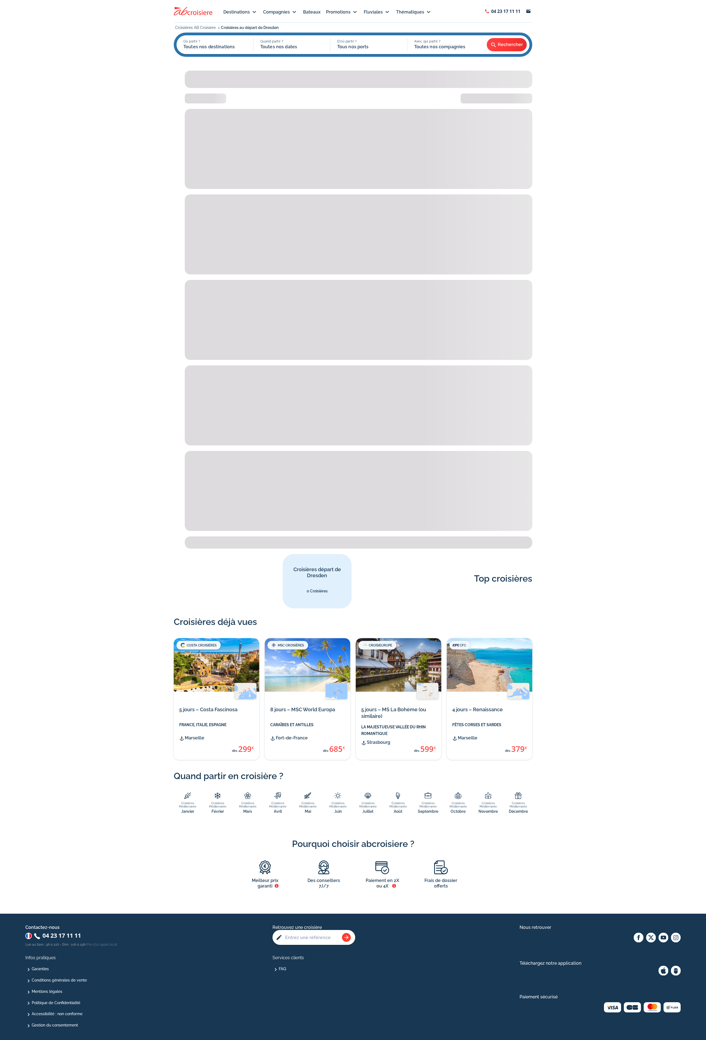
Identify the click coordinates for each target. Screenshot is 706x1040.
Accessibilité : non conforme (57, 1014)
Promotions (338, 12)
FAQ (282, 969)
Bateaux (311, 12)
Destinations (236, 12)
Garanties (40, 969)
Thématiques (410, 12)
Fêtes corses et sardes (476, 725)
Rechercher (510, 44)
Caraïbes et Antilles (292, 725)
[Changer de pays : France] (28, 936)
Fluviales (373, 12)
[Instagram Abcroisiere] (676, 938)
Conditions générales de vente (59, 980)
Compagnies (276, 12)
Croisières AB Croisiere (196, 27)
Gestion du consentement (55, 1025)
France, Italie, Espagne (202, 725)
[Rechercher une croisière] (346, 937)
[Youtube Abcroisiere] (663, 938)
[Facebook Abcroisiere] (638, 938)
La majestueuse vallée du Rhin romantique (393, 730)
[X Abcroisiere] (651, 938)
